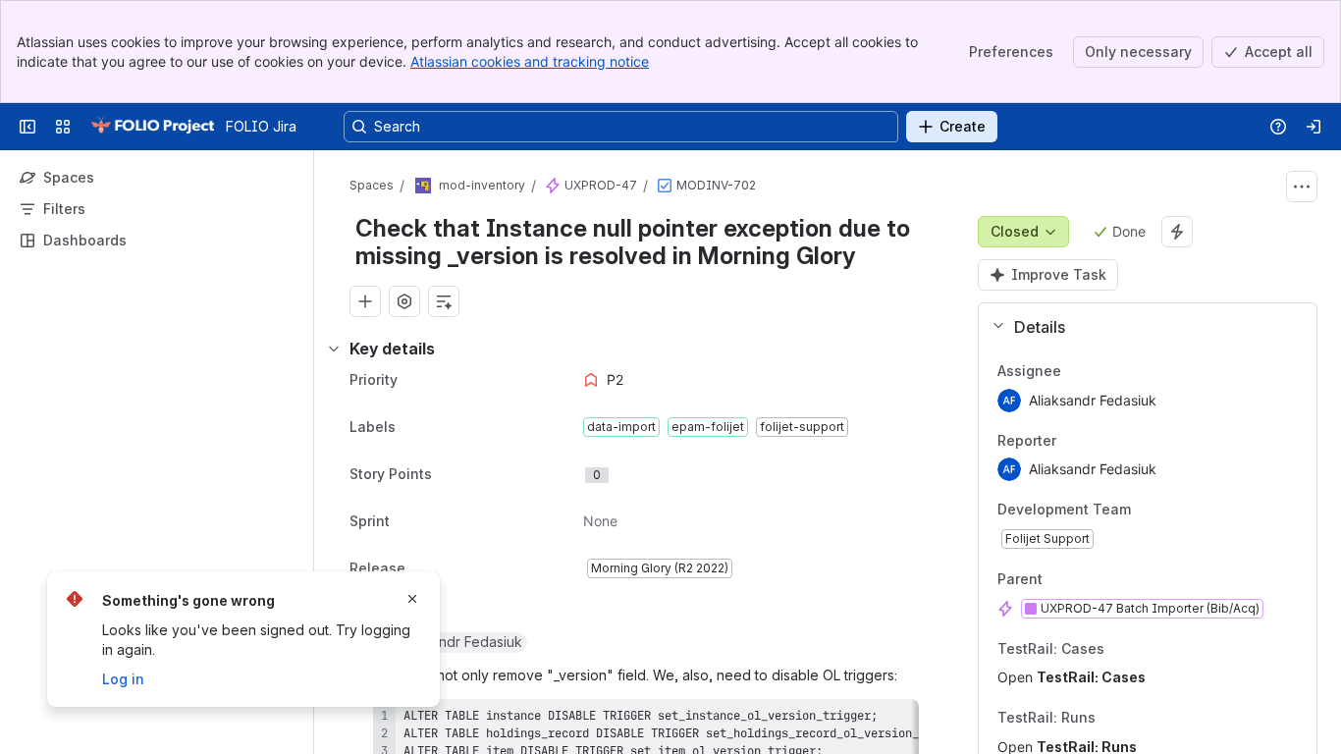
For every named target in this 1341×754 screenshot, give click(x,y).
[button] (1140, 327)
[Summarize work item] (443, 301)
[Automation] (1177, 231)
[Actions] (1301, 186)
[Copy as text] (895, 720)
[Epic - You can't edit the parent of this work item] (552, 185)
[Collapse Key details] (334, 348)
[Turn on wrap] (860, 720)
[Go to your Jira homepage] (152, 126)
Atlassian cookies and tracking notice (529, 61)
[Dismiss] (412, 599)
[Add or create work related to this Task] (365, 301)
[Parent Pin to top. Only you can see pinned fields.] (1086, 579)
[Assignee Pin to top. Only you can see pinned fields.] (1104, 371)
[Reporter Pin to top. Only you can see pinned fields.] (1099, 441)
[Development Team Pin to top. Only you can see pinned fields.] (1174, 510)
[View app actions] (404, 301)
